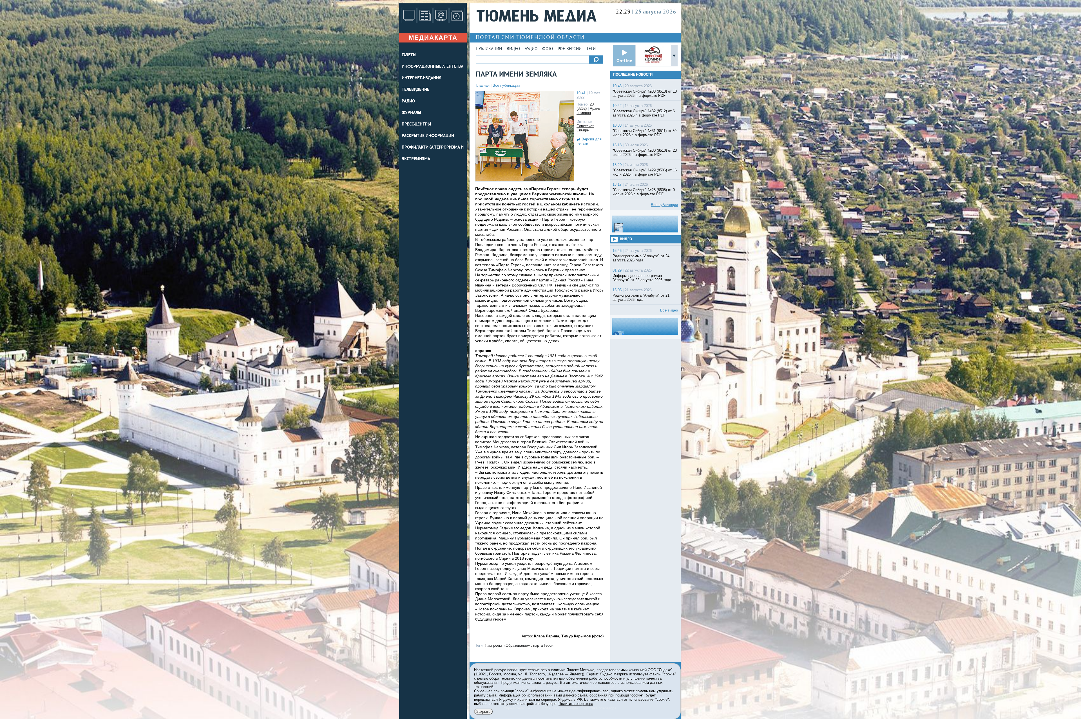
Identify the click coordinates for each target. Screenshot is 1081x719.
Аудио (531, 49)
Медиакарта (433, 37)
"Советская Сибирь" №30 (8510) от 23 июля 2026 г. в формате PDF (645, 152)
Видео (513, 49)
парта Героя (543, 645)
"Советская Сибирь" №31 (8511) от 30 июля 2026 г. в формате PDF (644, 133)
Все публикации (506, 85)
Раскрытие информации (428, 136)
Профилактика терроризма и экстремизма (433, 153)
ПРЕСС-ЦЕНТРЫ (416, 124)
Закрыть (483, 711)
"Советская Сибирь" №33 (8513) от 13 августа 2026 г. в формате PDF (645, 93)
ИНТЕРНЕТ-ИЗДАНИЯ (421, 78)
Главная (483, 85)
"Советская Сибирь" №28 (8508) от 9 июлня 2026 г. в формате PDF (644, 192)
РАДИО (408, 101)
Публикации (489, 49)
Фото (547, 49)
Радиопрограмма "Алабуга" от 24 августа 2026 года (641, 258)
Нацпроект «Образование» (508, 645)
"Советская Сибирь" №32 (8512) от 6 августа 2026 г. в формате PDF (644, 113)
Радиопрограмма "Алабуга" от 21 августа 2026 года (641, 297)
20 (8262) (585, 106)
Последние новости (633, 74)
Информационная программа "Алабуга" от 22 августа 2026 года (642, 278)
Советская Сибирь (585, 128)
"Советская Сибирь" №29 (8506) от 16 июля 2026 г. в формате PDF (645, 172)
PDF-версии (570, 49)
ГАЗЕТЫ (409, 55)
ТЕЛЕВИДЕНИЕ (415, 90)
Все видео (669, 310)
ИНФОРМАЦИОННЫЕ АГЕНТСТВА (432, 67)
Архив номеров (588, 110)
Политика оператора (576, 704)
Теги (591, 49)
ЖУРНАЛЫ (411, 113)
